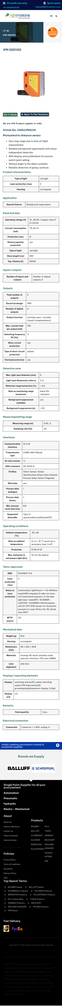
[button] (51, 16)
